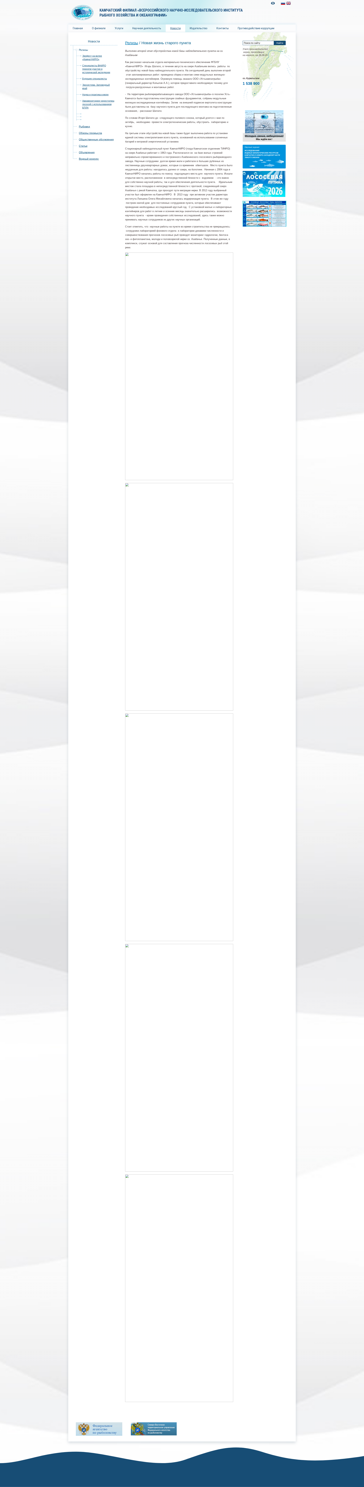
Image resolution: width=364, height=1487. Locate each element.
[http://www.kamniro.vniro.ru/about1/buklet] (264, 141)
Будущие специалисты (94, 78)
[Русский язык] (283, 3)
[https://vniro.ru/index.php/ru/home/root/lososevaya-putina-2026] (264, 196)
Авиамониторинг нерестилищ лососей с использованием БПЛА (98, 104)
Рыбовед (84, 126)
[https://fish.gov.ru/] (99, 1429)
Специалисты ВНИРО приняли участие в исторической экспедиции (96, 69)
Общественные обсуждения (96, 139)
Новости (175, 28)
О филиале (99, 28)
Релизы (83, 49)
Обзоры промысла (90, 132)
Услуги (119, 28)
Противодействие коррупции (256, 28)
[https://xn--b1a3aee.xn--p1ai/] (154, 1428)
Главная (78, 28)
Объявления (87, 152)
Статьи (83, 145)
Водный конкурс (89, 158)
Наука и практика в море (95, 94)
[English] (288, 3)
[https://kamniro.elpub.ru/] (264, 167)
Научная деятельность (146, 28)
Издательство (198, 28)
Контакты (223, 28)
